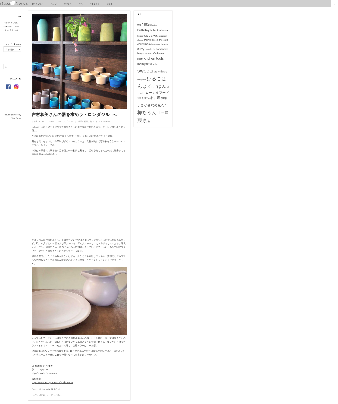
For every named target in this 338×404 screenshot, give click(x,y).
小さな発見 (152, 104)
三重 (139, 98)
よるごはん (155, 86)
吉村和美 (36, 378)
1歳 (145, 24)
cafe (145, 35)
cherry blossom (151, 39)
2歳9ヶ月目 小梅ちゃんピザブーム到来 (12, 30)
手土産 (162, 112)
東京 (142, 120)
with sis (162, 71)
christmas (143, 44)
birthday (143, 29)
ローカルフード (157, 92)
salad (155, 64)
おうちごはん (37, 3)
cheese (140, 40)
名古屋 (155, 97)
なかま (109, 3)
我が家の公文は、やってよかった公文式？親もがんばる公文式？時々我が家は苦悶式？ (12, 22)
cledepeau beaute (159, 44)
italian (140, 58)
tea (155, 71)
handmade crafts (147, 53)
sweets (145, 70)
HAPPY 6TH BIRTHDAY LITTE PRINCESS (12, 26)
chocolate (163, 39)
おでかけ (67, 3)
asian (154, 25)
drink (147, 49)
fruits (152, 49)
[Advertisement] (79, 198)
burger (140, 35)
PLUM (41, 121)
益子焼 (57, 389)
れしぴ (54, 3)
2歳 (150, 24)
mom (140, 64)
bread (165, 30)
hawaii (160, 53)
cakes (153, 35)
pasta (148, 63)
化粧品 (146, 98)
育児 (81, 3)
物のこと (94, 121)
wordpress (141, 79)
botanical (156, 30)
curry (140, 48)
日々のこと (71, 121)
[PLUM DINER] (14, 5)
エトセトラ (94, 3)
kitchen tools (44, 389)
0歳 (139, 24)
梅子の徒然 (83, 121)
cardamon (162, 35)
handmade (162, 49)
